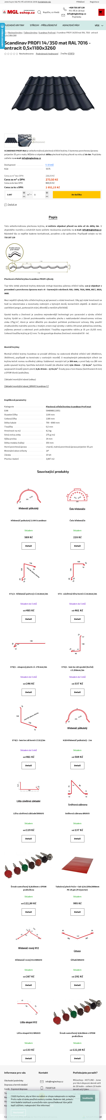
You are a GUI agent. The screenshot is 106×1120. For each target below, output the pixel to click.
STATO (71, 53)
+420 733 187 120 (76, 7)
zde (52, 1105)
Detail (28, 545)
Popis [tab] (53, 217)
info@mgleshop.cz (76, 13)
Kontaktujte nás (44, 2)
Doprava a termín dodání (15, 1084)
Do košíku (77, 194)
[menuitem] (14, 25)
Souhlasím (87, 1098)
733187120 (50, 1088)
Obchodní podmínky (13, 1080)
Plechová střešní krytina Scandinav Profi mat (68, 406)
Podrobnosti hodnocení (47, 53)
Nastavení (18, 1112)
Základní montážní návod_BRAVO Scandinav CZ (26, 386)
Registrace (94, 2)
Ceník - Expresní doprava (15, 1089)
